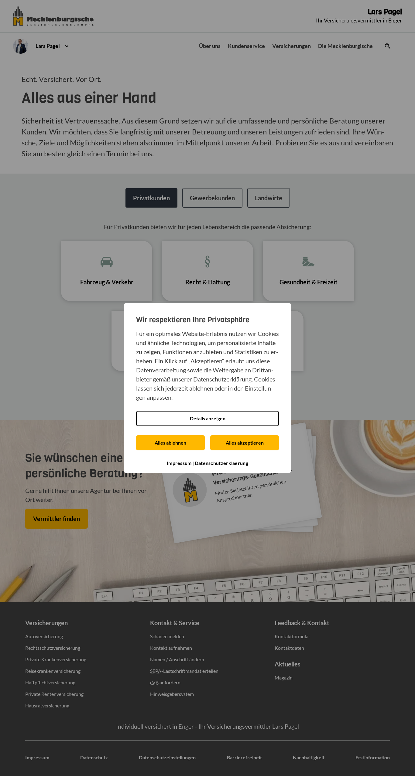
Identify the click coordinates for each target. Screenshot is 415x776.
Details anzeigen (207, 418)
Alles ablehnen (170, 443)
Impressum (179, 463)
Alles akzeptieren (245, 443)
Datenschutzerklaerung (221, 463)
